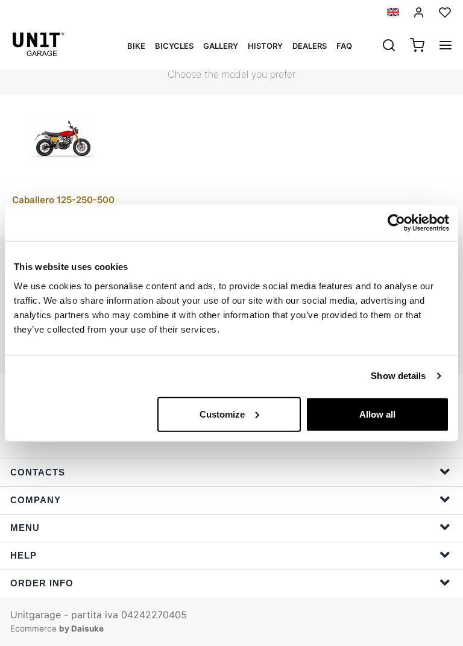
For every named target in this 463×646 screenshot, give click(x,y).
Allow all (377, 414)
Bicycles (174, 46)
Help (23, 555)
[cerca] (389, 46)
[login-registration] (419, 12)
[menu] (445, 46)
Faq (344, 46)
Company (35, 500)
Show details (398, 376)
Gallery (220, 46)
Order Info (42, 583)
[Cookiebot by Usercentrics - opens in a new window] (396, 223)
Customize (222, 414)
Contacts (37, 472)
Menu (25, 527)
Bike (136, 46)
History (265, 46)
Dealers (309, 46)
